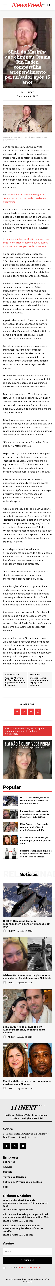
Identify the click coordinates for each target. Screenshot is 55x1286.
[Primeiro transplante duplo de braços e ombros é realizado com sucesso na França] (10, 853)
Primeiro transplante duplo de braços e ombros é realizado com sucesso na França (36, 853)
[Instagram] (14, 1146)
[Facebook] (17, 712)
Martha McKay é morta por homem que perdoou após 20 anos (35, 840)
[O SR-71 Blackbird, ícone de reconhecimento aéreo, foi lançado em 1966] (10, 801)
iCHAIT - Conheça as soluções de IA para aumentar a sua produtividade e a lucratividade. (24, 731)
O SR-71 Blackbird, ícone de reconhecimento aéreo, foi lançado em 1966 (34, 800)
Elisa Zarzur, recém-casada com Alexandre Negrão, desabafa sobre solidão (34, 827)
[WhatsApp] (38, 712)
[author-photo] (5, 931)
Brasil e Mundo (10, 1210)
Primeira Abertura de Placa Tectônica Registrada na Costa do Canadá (15, 681)
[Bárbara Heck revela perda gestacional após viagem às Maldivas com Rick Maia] (10, 814)
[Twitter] (24, 712)
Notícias (27, 46)
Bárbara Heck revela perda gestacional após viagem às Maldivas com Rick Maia (34, 813)
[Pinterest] (31, 712)
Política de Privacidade (30, 1267)
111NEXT (29, 92)
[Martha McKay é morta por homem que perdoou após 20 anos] (10, 840)
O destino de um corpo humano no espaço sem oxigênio (39, 681)
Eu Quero (25, 1260)
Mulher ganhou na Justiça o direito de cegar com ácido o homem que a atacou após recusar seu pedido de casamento (26, 243)
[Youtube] (23, 1146)
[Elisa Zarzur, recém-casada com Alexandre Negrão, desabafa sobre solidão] (10, 827)
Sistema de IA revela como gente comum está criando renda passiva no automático (24, 198)
